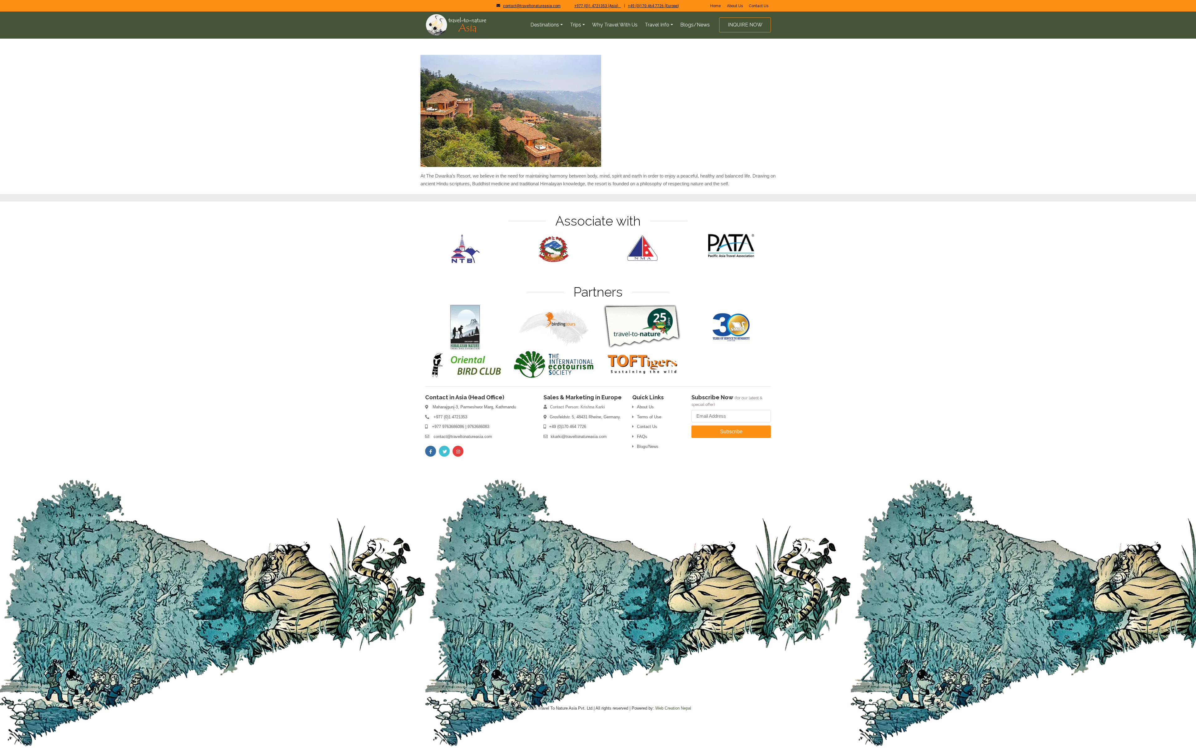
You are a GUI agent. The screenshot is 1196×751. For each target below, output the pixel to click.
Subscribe (731, 431)
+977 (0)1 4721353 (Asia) (597, 6)
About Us (735, 6)
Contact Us (758, 6)
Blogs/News (647, 446)
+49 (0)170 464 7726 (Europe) (653, 6)
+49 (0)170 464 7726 (567, 426)
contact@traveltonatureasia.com (532, 6)
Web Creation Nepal (673, 708)
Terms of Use (649, 417)
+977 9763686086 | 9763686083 (460, 426)
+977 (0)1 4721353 (450, 417)
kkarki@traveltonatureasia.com (579, 436)
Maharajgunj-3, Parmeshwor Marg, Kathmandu (474, 407)
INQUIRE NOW (745, 25)
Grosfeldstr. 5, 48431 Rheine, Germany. (585, 417)
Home (715, 6)
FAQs (642, 436)
